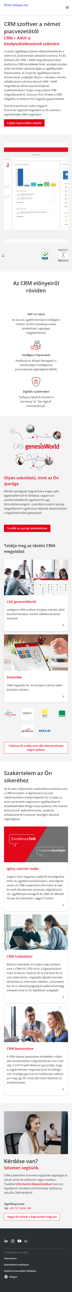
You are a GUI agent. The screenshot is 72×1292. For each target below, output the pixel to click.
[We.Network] (26, 1241)
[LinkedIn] (6, 1241)
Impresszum (10, 1258)
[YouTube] (19, 1241)
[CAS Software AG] (16, 7)
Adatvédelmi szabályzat (16, 1264)
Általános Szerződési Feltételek (20, 1270)
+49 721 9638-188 (20, 1208)
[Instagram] (13, 1241)
